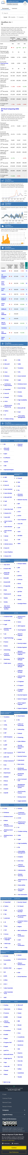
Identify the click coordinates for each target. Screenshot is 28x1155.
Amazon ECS (7, 556)
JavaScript (7, 918)
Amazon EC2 (7, 513)
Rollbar (20, 1069)
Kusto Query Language (7, 938)
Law (5, 634)
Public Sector (7, 663)
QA (5, 972)
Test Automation (22, 894)
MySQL (6, 598)
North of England (3, 298)
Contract (14, 8)
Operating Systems (5, 805)
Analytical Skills (8, 616)
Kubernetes (7, 1009)
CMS (5, 465)
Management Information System (21, 786)
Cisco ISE (20, 523)
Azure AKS (7, 517)
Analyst (20, 639)
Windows (6, 376)
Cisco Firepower (22, 519)
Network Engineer (20, 634)
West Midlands (3, 313)
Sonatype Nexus (22, 603)
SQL (5, 914)
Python (6, 411)
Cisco (19, 1033)
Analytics (20, 857)
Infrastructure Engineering (8, 406)
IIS (4, 444)
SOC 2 (5, 984)
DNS (19, 360)
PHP (5, 930)
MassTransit (7, 773)
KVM (19, 972)
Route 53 (6, 548)
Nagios (6, 1038)
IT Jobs (4, 1094)
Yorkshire (4, 328)
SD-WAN (20, 535)
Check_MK (6, 1066)
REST (5, 749)
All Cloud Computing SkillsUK (10, 110)
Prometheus (7, 1030)
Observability (21, 885)
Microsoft (7, 364)
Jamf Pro (6, 1050)
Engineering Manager (21, 658)
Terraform (20, 368)
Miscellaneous (17, 712)
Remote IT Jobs (6, 1102)
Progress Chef (8, 1042)
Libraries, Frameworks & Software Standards (6, 713)
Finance (6, 642)
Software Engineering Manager (21, 665)
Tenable (20, 1077)
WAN (19, 543)
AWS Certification (22, 930)
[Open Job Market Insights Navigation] (25, 3)
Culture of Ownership (21, 724)
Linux (5, 372)
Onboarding (21, 729)
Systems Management (5, 1001)
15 (26, 271)
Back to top (7, 1082)
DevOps (6, 380)
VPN (19, 372)
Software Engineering (21, 865)
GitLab (19, 595)
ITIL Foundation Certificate (22, 916)
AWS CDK (6, 757)
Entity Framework (9, 761)
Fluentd (6, 1070)
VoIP (19, 539)
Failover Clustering (7, 1021)
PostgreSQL (7, 586)
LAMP (5, 745)
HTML (5, 725)
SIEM (19, 364)
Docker (20, 392)
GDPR (5, 976)
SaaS (19, 412)
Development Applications (20, 560)
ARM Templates (8, 737)
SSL (19, 490)
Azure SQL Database (7, 573)
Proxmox (6, 1013)
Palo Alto (20, 1061)
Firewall (6, 397)
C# (5, 922)
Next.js (6, 781)
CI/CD (5, 401)
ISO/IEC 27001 (8, 968)
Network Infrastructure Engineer (21, 653)
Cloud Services (4, 63)
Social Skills (7, 620)
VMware (20, 1009)
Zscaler (19, 1029)
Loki (5, 741)
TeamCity (20, 587)
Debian (6, 820)
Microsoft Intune (8, 1054)
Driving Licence (22, 797)
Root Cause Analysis (21, 889)
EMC (19, 1049)
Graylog (20, 396)
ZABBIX (6, 1017)
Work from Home (3, 283)
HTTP (19, 511)
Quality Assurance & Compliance (5, 952)
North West (3, 304)
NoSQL (6, 602)
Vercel (6, 540)
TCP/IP (19, 507)
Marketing (7, 659)
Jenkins (20, 575)
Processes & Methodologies (20, 805)
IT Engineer (21, 681)
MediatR (6, 777)
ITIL (19, 404)
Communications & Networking (18, 474)
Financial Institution (7, 654)
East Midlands (3, 332)
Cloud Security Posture (22, 792)
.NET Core (6, 769)
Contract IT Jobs (7, 1098)
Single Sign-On (8, 1058)
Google (20, 1017)
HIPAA (5, 980)
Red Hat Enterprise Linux (8, 825)
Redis (5, 590)
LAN (19, 527)
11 (26, 276)
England (3, 271)
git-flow (20, 591)
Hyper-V (20, 968)
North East (3, 338)
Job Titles (16, 613)
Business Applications (19, 440)
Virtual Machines (22, 976)
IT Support (20, 685)
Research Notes (7, 1106)
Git (18, 571)
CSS (5, 721)
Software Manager (20, 671)
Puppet (6, 1046)
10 (26, 283)
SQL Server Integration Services (7, 607)
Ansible (6, 1034)
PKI (19, 720)
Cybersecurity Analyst (21, 676)
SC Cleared (20, 906)
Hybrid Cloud (21, 752)
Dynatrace (20, 1045)
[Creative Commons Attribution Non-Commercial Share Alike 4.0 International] (14, 1123)
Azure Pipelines (8, 552)
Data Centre (21, 764)
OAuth (6, 785)
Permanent (5, 8)
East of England (3, 323)
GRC (5, 964)
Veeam (19, 1013)
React (5, 729)
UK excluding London (4, 276)
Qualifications (17, 898)
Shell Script (7, 943)
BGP (19, 503)
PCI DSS (6, 956)
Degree (20, 926)
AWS (5, 360)
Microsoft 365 (21, 408)
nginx (5, 453)
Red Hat (20, 1065)
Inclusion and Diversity (7, 629)
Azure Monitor (8, 526)
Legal (5, 624)
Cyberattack (21, 760)
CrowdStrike (21, 1037)
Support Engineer (22, 708)
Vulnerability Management (21, 416)
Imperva (20, 1053)
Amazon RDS (7, 568)
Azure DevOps (22, 388)
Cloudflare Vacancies (12, 4)
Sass (5, 765)
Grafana (6, 1026)
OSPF (19, 531)
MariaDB (6, 578)
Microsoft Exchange (6, 448)
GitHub (6, 536)
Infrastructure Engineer (21, 617)
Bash (5, 910)
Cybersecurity (21, 870)
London (3, 294)
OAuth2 (6, 788)
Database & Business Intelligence (5, 560)
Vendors (16, 1001)
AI (5, 415)
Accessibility (7, 960)
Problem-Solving (8, 419)
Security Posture (22, 756)
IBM (19, 1021)
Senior (19, 622)
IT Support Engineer (20, 690)
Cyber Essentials (8, 988)
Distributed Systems (21, 774)
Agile (19, 380)
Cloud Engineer (22, 630)
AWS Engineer (21, 626)
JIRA (19, 567)
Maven (19, 599)
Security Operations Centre (21, 747)
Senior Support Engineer (22, 703)
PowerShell (7, 389)
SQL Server (7, 564)
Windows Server (22, 384)
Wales (3, 318)
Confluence (7, 457)
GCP (5, 505)
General (2, 613)
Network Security (22, 499)
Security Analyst (22, 643)
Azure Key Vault (8, 509)
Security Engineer (22, 695)
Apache (6, 461)
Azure (6, 368)
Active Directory (22, 959)
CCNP (19, 940)
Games (6, 646)
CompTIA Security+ (20, 910)
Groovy (6, 934)
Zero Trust (20, 860)
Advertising (7, 650)
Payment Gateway (20, 444)
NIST (5, 997)
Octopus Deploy (22, 563)
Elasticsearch (7, 594)
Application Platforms (5, 440)
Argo (5, 1062)
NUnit (19, 583)
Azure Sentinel (22, 376)
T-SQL (5, 947)
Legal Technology (8, 638)
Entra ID (6, 393)
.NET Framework (8, 753)
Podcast (20, 733)
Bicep (5, 926)
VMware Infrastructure (21, 963)
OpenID (6, 792)
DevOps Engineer (22, 647)
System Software (18, 951)
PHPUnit (20, 579)
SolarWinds (21, 1073)
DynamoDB (7, 582)
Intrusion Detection (20, 494)
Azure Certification (21, 935)
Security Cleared (22, 902)
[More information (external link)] (12, 22)
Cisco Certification (21, 944)
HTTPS (19, 515)
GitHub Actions (8, 544)
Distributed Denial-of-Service (22, 768)
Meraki (19, 1025)
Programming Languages (6, 898)
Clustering (20, 737)
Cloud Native (21, 716)
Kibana (6, 1074)
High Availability (22, 400)
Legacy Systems (22, 801)
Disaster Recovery (20, 874)
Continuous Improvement (8, 384)
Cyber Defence (21, 741)
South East (3, 289)
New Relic (20, 1057)
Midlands (3, 309)
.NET (5, 733)
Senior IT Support (22, 699)
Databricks (20, 1041)
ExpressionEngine (9, 469)
